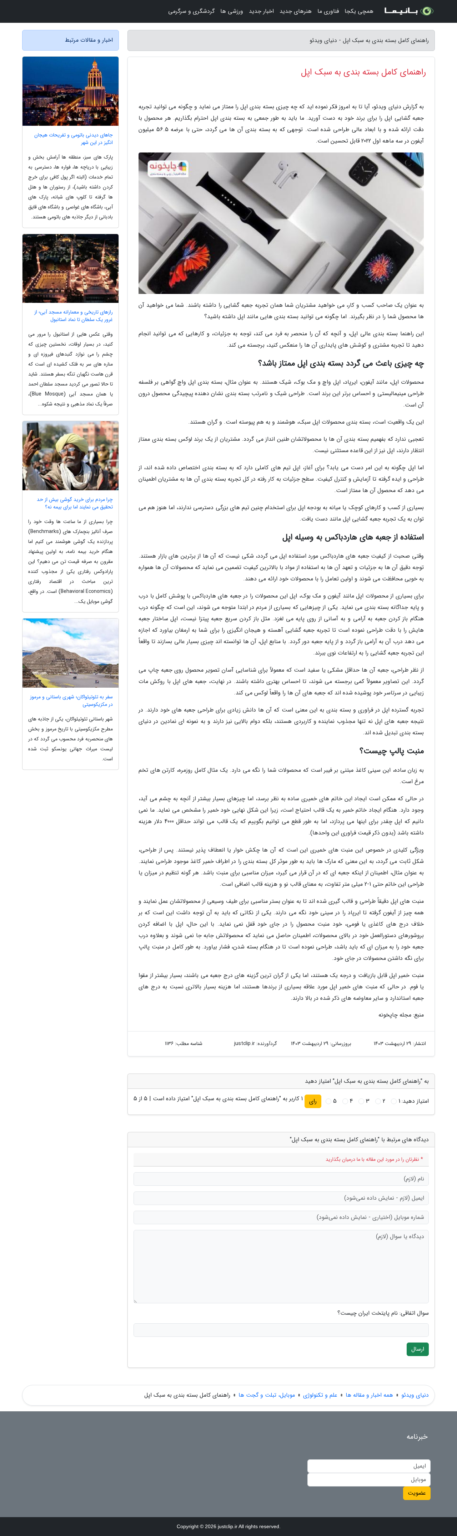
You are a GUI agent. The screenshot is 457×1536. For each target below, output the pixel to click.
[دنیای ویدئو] (408, 11)
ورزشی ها (231, 11)
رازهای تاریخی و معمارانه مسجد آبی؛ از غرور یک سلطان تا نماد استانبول (73, 316)
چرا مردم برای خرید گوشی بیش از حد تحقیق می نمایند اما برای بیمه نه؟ (75, 503)
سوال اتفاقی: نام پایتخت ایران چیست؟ (383, 1313)
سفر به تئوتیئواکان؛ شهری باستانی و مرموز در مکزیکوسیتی (71, 700)
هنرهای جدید (296, 11)
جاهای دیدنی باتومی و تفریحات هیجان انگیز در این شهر (73, 138)
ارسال (417, 1349)
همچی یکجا (359, 11)
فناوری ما (328, 11)
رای (313, 1101)
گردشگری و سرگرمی (191, 11)
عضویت (417, 1493)
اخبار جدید (261, 11)
